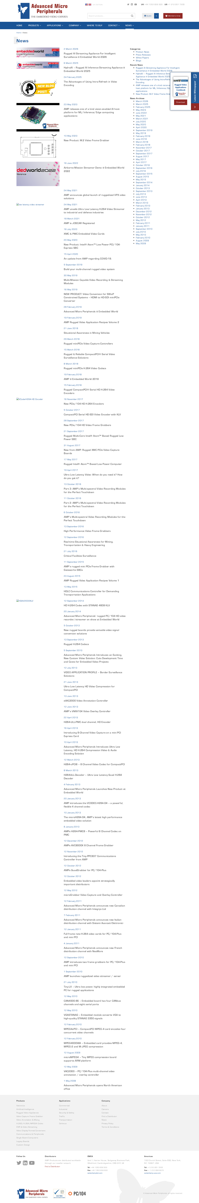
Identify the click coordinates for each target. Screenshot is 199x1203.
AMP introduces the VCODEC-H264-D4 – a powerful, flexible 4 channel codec (93, 804)
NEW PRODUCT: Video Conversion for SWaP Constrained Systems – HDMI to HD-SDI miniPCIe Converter (91, 297)
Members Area (174, 16)
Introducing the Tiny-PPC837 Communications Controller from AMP (90, 857)
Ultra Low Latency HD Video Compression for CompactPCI (89, 688)
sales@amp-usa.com (152, 1173)
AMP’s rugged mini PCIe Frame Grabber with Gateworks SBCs (89, 568)
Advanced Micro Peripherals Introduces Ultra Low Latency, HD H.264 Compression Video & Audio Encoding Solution (92, 750)
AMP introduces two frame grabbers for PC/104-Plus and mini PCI (94, 963)
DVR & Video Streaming (26, 1127)
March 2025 (142, 104)
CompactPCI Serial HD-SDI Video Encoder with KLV (92, 414)
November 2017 (144, 147)
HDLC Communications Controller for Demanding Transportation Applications (91, 593)
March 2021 (142, 118)
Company (74, 25)
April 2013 (141, 199)
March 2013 (142, 202)
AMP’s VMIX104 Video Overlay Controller (87, 711)
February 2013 (143, 205)
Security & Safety (66, 1112)
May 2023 (141, 110)
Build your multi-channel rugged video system (89, 269)
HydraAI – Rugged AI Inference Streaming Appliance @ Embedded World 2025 (94, 69)
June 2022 (141, 112)
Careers (105, 1109)
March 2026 (142, 101)
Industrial (63, 1109)
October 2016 (143, 165)
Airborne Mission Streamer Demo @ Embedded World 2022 (94, 169)
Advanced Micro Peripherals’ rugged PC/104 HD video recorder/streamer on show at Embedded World (95, 617)
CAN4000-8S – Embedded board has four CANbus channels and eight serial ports (92, 1002)
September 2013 (144, 191)
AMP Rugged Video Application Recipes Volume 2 (91, 322)
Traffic (62, 1116)
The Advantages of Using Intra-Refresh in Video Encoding (90, 83)
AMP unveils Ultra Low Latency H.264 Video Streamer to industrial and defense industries (94, 210)
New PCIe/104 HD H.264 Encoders (84, 403)
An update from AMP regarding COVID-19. (88, 258)
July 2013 (141, 194)
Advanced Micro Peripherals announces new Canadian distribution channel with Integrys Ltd (94, 907)
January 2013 (142, 208)
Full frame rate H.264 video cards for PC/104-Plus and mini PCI (92, 935)
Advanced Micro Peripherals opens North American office (93, 1087)
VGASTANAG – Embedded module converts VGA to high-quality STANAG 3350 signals (92, 1016)
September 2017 (144, 153)
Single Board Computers (27, 1137)
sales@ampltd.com (95, 1173)
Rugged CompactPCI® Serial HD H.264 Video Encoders (89, 391)
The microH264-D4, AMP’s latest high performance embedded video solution (93, 818)
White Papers (142, 57)
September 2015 (144, 173)
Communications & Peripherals (30, 1134)
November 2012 (144, 214)
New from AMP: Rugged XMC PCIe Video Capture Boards (91, 451)
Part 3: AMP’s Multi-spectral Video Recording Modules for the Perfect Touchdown (95, 490)
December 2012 (144, 211)
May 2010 (141, 234)
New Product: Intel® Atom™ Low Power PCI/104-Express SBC (92, 246)
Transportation (65, 1119)
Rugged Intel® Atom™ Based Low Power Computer (93, 464)
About (104, 1105)
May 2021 (141, 115)
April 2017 (141, 162)
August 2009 (142, 240)
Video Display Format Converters (30, 1130)
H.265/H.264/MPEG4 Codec (29, 1123)
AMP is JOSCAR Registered (79, 223)
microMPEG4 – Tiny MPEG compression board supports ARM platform (90, 1058)
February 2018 (143, 144)
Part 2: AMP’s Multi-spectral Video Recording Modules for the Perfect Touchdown (95, 504)
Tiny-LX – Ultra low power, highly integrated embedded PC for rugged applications (94, 988)
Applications (54, 25)
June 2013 (141, 197)
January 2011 (142, 226)
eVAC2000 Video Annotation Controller (86, 700)
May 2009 (141, 243)
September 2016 (144, 168)
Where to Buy (94, 25)
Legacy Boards (22, 1141)
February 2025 (143, 107)
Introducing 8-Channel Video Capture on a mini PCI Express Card (92, 734)
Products (33, 25)
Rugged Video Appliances (27, 1112)
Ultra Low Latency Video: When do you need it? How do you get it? (93, 476)
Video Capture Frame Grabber (29, 1116)
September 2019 (144, 130)
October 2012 (143, 217)
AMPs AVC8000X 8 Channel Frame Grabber (88, 845)
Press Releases (143, 54)
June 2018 (141, 139)
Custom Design (23, 1144)
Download (180, 102)
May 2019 (141, 133)
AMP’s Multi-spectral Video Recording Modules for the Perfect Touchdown (94, 518)
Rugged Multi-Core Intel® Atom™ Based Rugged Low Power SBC (94, 437)
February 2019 (143, 136)
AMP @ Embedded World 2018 (81, 379)
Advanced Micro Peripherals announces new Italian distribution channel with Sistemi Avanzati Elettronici (93, 921)
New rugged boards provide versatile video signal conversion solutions (91, 631)
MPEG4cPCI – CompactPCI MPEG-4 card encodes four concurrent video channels (95, 1030)
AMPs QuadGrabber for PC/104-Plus (85, 870)
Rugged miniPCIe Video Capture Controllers (88, 343)
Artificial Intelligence (25, 1109)
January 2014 (142, 185)
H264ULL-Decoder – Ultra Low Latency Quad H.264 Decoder (93, 776)
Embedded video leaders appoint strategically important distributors (89, 882)
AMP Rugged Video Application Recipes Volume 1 (91, 580)
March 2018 (142, 141)
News (128, 25)
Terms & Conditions (110, 1127)
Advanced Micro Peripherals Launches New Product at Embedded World (95, 790)
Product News (142, 51)
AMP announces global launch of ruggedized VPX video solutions (95, 196)
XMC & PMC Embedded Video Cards (84, 233)
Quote (151, 16)
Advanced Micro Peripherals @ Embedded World (91, 311)
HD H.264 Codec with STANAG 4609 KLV (87, 605)
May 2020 (141, 124)
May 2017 (141, 159)
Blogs (138, 60)
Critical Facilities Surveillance (80, 556)
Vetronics (20, 1105)
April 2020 (141, 127)
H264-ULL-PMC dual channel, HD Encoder (87, 722)
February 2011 (143, 223)
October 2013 (143, 188)
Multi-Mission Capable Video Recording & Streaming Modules (93, 281)
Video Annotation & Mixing (28, 1119)
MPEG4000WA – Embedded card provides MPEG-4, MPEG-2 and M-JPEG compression (93, 1044)
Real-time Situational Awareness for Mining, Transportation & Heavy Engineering (88, 543)
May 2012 (141, 220)
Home (19, 25)
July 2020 (141, 121)
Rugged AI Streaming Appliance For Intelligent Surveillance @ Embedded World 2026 (90, 55)
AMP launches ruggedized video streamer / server (92, 976)
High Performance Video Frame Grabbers (87, 531)
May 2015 (141, 179)
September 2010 (144, 228)
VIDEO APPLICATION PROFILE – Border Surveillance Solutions (93, 674)
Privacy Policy (107, 1123)
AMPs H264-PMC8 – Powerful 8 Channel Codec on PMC (92, 833)
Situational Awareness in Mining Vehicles (87, 333)
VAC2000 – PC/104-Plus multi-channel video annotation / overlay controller (89, 1072)
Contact (113, 25)
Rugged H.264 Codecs (76, 644)
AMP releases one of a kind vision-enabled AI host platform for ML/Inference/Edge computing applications (91, 112)
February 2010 (143, 237)
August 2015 (142, 176)
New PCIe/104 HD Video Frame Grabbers (87, 425)
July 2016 (141, 171)
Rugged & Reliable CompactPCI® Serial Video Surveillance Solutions (89, 355)
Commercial (64, 1105)
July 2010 (141, 231)
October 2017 (143, 150)
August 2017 (142, 156)
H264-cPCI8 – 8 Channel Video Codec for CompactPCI (94, 764)
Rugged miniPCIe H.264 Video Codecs (85, 368)
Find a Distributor (109, 1116)
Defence (63, 1123)
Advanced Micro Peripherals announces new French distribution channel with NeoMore (93, 949)
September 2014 (144, 182)
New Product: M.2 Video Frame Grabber (86, 140)
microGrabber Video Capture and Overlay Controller (93, 895)
